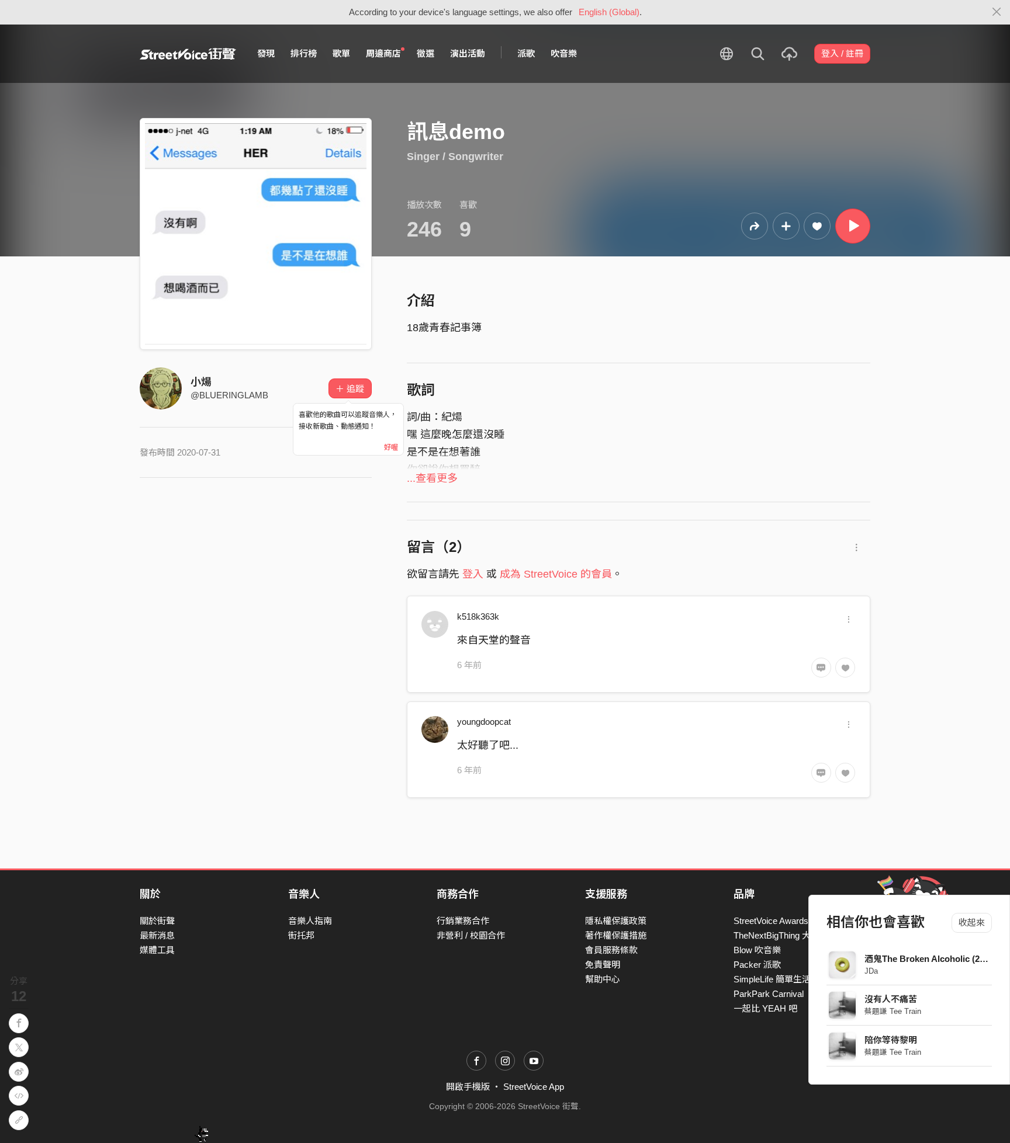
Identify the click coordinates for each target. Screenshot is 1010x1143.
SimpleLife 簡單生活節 (776, 979)
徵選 (425, 53)
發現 (266, 53)
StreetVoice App (533, 1087)
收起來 (972, 922)
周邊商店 (383, 53)
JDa (871, 971)
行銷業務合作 (463, 921)
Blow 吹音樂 (757, 950)
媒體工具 (157, 950)
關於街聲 (157, 921)
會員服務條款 (611, 950)
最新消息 (157, 935)
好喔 (391, 447)
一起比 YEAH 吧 (765, 1008)
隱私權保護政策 (615, 921)
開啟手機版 (468, 1087)
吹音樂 (564, 53)
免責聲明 (602, 965)
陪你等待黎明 (890, 1040)
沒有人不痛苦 (890, 999)
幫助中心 (602, 979)
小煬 (201, 382)
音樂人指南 (310, 921)
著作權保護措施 (615, 935)
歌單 (341, 53)
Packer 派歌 (757, 965)
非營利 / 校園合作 (471, 935)
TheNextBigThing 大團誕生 (785, 935)
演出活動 (467, 53)
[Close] (997, 12)
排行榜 (303, 53)
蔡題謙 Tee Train (892, 1011)
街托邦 (301, 935)
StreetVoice (188, 54)
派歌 (526, 53)
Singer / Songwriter (455, 156)
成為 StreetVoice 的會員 (556, 574)
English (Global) (609, 12)
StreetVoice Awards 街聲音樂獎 (794, 921)
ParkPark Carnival (769, 994)
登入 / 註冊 (842, 53)
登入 (472, 574)
